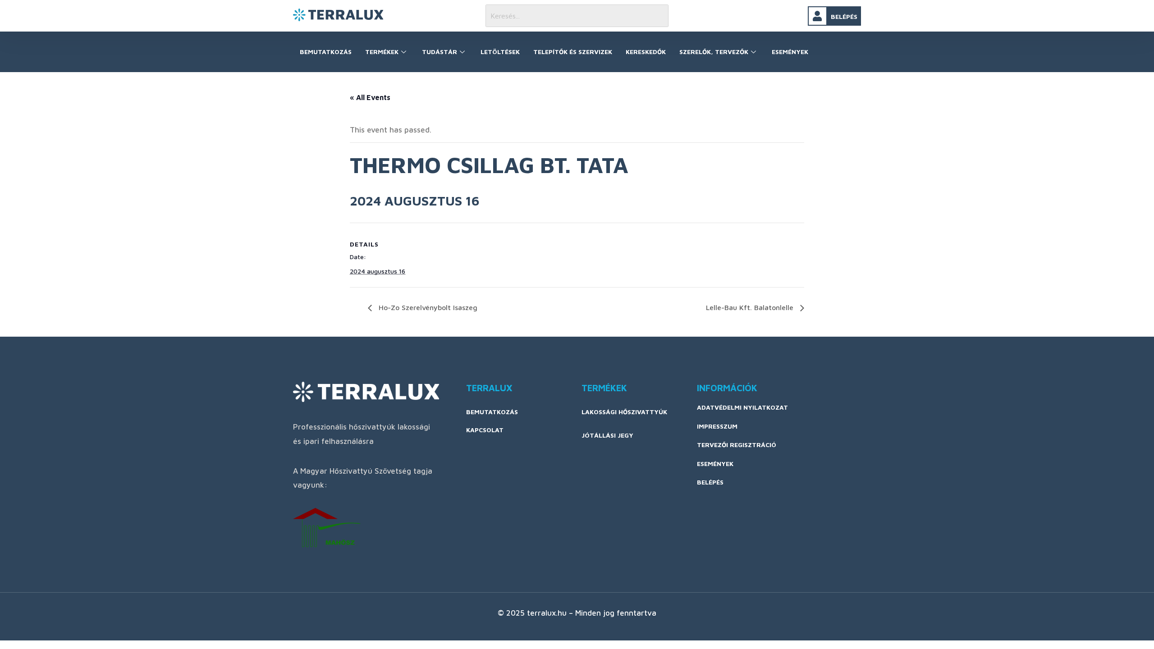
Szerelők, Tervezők (713, 51)
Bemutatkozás (326, 51)
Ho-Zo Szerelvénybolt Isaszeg (426, 307)
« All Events (370, 97)
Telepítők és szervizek (572, 51)
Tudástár (439, 51)
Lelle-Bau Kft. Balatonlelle (751, 307)
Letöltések (500, 51)
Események (790, 51)
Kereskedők (646, 51)
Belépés (844, 16)
